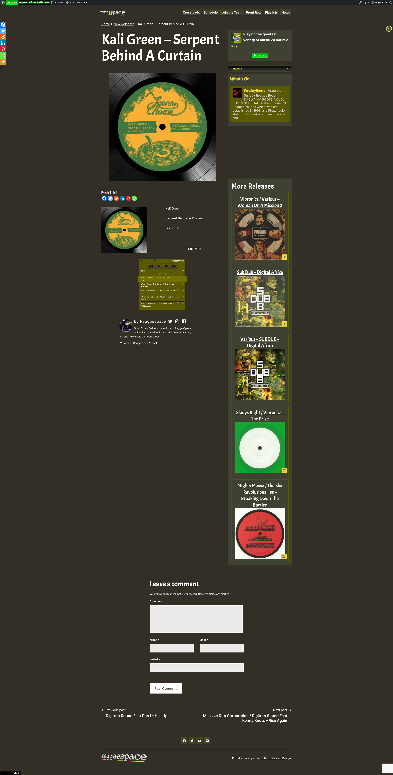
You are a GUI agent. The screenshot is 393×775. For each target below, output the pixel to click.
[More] (3, 62)
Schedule (211, 12)
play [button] (158, 266)
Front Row (253, 12)
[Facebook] (104, 198)
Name (155, 639)
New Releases (124, 24)
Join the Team (232, 12)
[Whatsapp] (134, 198)
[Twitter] (110, 198)
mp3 (182, 277)
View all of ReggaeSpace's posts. (139, 343)
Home (105, 24)
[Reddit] (116, 198)
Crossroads (191, 12)
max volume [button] (155, 260)
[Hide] (1, 67)
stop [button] (166, 266)
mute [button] (142, 260)
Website (155, 659)
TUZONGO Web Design (276, 758)
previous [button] (151, 266)
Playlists (271, 12)
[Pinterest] (128, 198)
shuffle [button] (165, 273)
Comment (157, 601)
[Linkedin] (122, 198)
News (286, 12)
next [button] (174, 266)
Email (203, 639)
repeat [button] (160, 273)
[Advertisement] (260, 152)
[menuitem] (3, 2)
